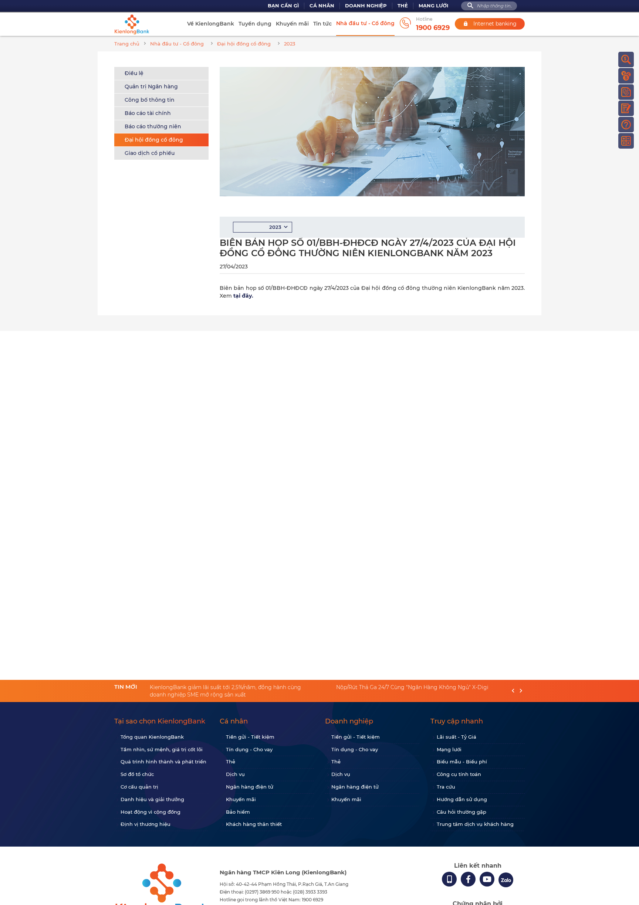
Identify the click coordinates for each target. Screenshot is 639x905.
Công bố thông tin (150, 99)
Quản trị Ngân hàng (151, 86)
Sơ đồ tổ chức (137, 774)
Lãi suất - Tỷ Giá (456, 737)
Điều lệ (134, 73)
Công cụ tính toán (459, 774)
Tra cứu (446, 787)
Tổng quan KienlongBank (152, 737)
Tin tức (322, 23)
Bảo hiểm (238, 812)
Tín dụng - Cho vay (249, 749)
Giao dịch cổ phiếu (150, 153)
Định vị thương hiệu (145, 824)
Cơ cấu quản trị (139, 787)
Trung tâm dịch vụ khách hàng (475, 824)
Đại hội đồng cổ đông (154, 139)
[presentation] (513, 691)
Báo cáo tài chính (148, 113)
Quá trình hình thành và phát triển (163, 762)
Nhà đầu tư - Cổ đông (365, 23)
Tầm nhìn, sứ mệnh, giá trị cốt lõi (162, 749)
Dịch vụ (235, 774)
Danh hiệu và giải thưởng (152, 799)
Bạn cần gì (283, 6)
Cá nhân (322, 6)
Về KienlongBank (210, 23)
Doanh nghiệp (366, 6)
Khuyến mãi (292, 23)
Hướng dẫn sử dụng (462, 799)
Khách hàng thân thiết (254, 824)
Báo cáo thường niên (153, 126)
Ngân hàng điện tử (249, 787)
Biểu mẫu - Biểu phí (462, 762)
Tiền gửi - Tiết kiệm (250, 737)
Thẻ (403, 6)
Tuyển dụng (255, 23)
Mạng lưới (433, 6)
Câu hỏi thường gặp (461, 812)
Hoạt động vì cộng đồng (150, 812)
